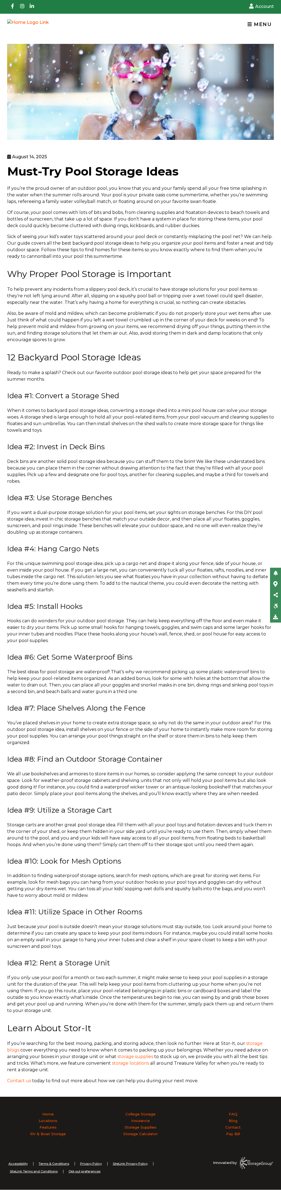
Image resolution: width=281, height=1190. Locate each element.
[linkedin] (32, 7)
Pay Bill (233, 1134)
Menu (262, 24)
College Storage (140, 1114)
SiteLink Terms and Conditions (34, 1171)
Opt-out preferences (84, 1171)
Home (48, 1114)
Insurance (140, 1120)
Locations (48, 1120)
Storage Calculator (140, 1134)
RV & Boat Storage (48, 1134)
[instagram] (22, 7)
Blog (233, 1120)
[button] (275, 573)
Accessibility (18, 1164)
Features (48, 1127)
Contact (233, 1127)
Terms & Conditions (54, 1164)
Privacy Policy (91, 1164)
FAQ (233, 1114)
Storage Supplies (140, 1127)
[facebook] (13, 7)
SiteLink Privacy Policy (130, 1164)
